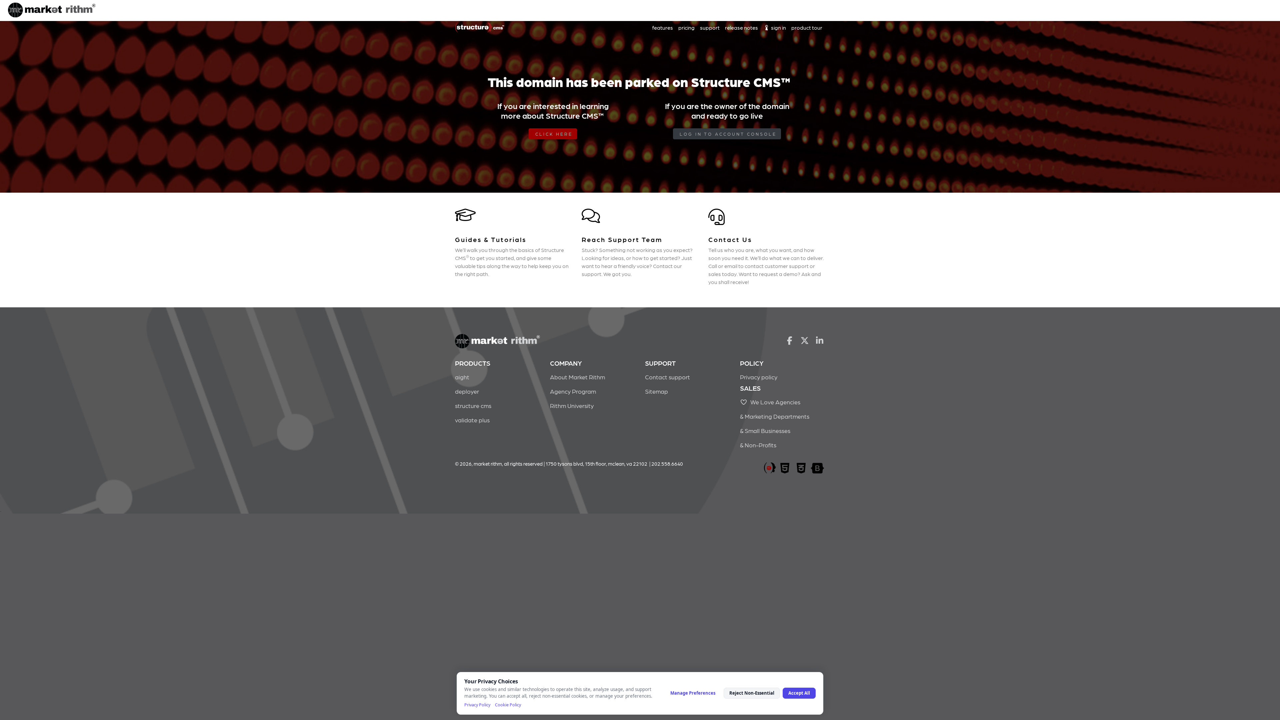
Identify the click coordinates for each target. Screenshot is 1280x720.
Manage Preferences (692, 693)
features (662, 27)
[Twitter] (805, 340)
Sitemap (656, 391)
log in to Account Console (728, 133)
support (710, 27)
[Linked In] (820, 340)
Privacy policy (758, 376)
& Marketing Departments (774, 416)
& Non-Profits (758, 444)
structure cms (473, 405)
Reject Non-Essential (751, 693)
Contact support (667, 376)
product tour (806, 27)
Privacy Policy (477, 705)
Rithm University (572, 405)
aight (462, 376)
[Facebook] (789, 340)
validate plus (472, 419)
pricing (686, 27)
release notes (741, 27)
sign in (778, 27)
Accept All (799, 693)
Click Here (554, 133)
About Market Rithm (577, 376)
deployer (467, 391)
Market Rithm (51, 10)
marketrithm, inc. (770, 468)
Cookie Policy (508, 705)
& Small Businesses (765, 430)
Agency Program (573, 391)
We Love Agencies (774, 401)
